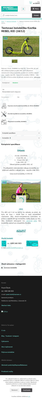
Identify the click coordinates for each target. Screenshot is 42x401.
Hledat (36, 15)
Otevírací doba (6, 305)
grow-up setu (31, 221)
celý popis (37, 77)
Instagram (16, 336)
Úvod (2, 21)
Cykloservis (5, 341)
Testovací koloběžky (11, 21)
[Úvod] (9, 9)
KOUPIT (21, 230)
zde (29, 396)
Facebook (9, 336)
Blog (2, 336)
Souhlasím (26, 390)
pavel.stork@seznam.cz (14, 248)
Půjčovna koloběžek (7, 352)
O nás (3, 330)
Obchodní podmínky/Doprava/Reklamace (14, 365)
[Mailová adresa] (32, 243)
